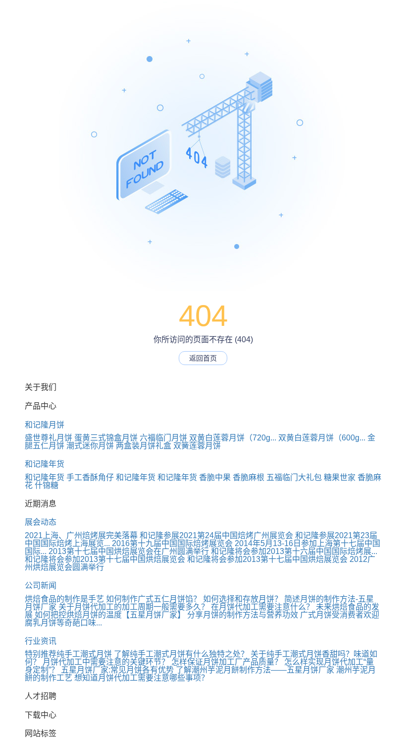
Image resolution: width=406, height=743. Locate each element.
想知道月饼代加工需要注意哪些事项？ (141, 678)
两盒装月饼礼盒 (143, 445)
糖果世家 (339, 477)
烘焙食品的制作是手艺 (64, 599)
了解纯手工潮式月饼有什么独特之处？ (181, 654)
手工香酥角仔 (90, 477)
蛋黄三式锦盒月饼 (106, 437)
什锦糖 (46, 485)
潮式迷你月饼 (90, 445)
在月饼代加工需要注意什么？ (262, 607)
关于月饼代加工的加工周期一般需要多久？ (133, 607)
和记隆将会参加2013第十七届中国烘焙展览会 (105, 559)
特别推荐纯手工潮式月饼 (68, 654)
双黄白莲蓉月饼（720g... (232, 437)
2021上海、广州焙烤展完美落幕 (81, 535)
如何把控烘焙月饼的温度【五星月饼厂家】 (110, 615)
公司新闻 (40, 585)
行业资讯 (40, 641)
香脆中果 (215, 477)
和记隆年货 (44, 464)
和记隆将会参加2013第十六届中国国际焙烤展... (294, 551)
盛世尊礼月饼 (48, 437)
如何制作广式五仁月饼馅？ (153, 599)
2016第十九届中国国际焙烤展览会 (172, 543)
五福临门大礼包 (294, 477)
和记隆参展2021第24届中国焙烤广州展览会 (216, 535)
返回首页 (203, 358)
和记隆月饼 (44, 425)
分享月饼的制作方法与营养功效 (242, 615)
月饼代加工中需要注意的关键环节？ (106, 662)
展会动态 (40, 522)
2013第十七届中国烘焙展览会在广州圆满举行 (129, 551)
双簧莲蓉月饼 (197, 445)
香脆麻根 (248, 477)
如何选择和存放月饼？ (242, 599)
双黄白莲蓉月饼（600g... (321, 437)
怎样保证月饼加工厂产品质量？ (226, 662)
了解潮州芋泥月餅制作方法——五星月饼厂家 (255, 670)
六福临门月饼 (163, 437)
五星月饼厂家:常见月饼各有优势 (117, 670)
